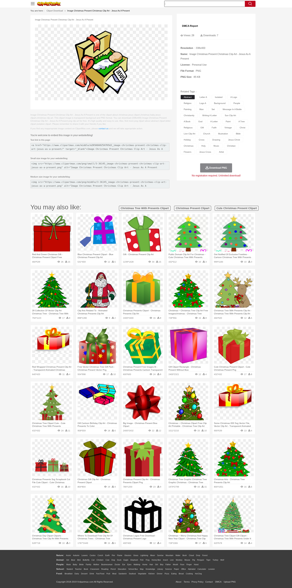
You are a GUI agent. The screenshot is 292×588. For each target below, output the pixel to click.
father (168, 564)
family (88, 564)
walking (137, 564)
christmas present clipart (192, 208)
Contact (209, 582)
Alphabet (191, 569)
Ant (67, 560)
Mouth (175, 564)
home (144, 564)
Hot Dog (198, 574)
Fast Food (100, 574)
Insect (165, 560)
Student (69, 569)
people (236, 103)
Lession (211, 569)
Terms (187, 582)
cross (201, 140)
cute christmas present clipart (236, 208)
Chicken (100, 560)
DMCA (218, 582)
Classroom (94, 569)
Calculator (202, 569)
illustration (223, 133)
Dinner (159, 574)
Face (182, 564)
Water (178, 555)
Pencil (113, 569)
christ (242, 127)
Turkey (215, 560)
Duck (119, 560)
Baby (75, 564)
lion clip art (189, 133)
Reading (104, 569)
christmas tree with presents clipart (145, 208)
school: (60, 569)
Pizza (167, 574)
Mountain (169, 555)
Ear (123, 564)
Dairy (77, 574)
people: (60, 564)
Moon (152, 555)
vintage (228, 127)
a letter (214, 121)
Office (183, 569)
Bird (79, 560)
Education (122, 569)
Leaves (85, 555)
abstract (188, 97)
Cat (93, 560)
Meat (114, 574)
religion (187, 103)
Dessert (84, 574)
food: (59, 573)
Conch (100, 555)
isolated (218, 97)
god (200, 121)
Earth (107, 555)
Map (142, 569)
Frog (147, 560)
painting (187, 109)
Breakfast (68, 574)
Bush (184, 555)
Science (168, 569)
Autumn (76, 555)
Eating (174, 574)
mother (96, 564)
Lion (172, 560)
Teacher (78, 569)
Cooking (189, 574)
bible (238, 133)
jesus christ (234, 140)
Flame (119, 555)
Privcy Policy (197, 582)
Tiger (208, 560)
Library (160, 569)
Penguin (200, 560)
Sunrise (160, 555)
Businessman (107, 564)
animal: (60, 560)
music (216, 146)
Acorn (68, 555)
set (213, 109)
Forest (204, 555)
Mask (68, 564)
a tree (241, 121)
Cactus (93, 555)
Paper (176, 569)
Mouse (187, 560)
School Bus (133, 569)
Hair (151, 564)
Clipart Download (55, 10)
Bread (181, 574)
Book (86, 569)
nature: (60, 555)
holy (203, 146)
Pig (193, 560)
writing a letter (209, 115)
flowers (187, 152)
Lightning (144, 555)
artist (221, 152)
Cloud (191, 555)
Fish (142, 560)
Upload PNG (230, 582)
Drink (92, 574)
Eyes (129, 564)
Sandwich (122, 574)
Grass (135, 555)
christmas (188, 146)
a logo (233, 97)
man (201, 109)
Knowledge (150, 569)
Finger (189, 564)
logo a (202, 103)
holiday (187, 140)
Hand (196, 564)
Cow (107, 560)
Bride (81, 564)
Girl (156, 564)
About (178, 582)
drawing (216, 140)
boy (161, 564)
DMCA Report (190, 26)
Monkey (179, 560)
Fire (113, 555)
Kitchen (151, 574)
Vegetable (142, 574)
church (206, 133)
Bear (73, 560)
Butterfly (86, 560)
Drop (198, 555)
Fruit (108, 574)
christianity (189, 115)
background (220, 103)
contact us (103, 128)
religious (188, 127)
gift (202, 127)
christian (231, 146)
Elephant (134, 560)
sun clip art (230, 115)
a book (187, 121)
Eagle (125, 560)
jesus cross (205, 152)
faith (214, 127)
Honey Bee (156, 560)
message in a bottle (232, 109)
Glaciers (127, 555)
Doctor (117, 564)
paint (228, 121)
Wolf (222, 560)
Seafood (132, 574)
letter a (203, 97)
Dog (113, 560)
